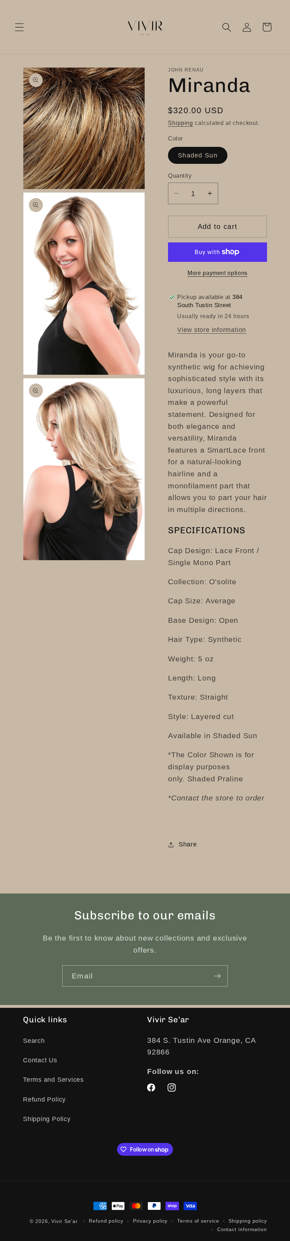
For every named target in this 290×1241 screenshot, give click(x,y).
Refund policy (106, 1221)
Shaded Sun (198, 155)
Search (34, 1040)
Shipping (180, 123)
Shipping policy (247, 1221)
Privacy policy (150, 1221)
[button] (19, 27)
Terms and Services (53, 1079)
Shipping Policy (47, 1118)
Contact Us (40, 1060)
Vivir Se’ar (64, 1221)
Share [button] (188, 844)
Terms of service (198, 1221)
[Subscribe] (217, 976)
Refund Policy (44, 1099)
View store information (211, 329)
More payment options (217, 273)
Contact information (242, 1229)
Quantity (180, 175)
